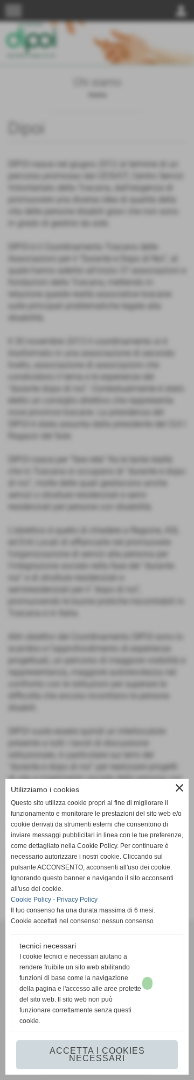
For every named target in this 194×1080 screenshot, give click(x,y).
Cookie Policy (31, 899)
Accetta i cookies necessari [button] (97, 1054)
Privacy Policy (77, 899)
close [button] (179, 787)
